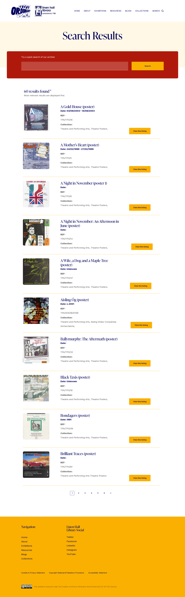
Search (148, 66)
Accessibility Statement (97, 573)
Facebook (72, 541)
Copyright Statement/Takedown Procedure (66, 573)
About (87, 11)
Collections (141, 11)
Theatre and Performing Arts (75, 129)
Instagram (72, 550)
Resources (115, 11)
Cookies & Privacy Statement (33, 573)
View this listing (139, 131)
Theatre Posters (99, 129)
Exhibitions (100, 11)
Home (77, 11)
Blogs (128, 11)
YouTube (71, 554)
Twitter (70, 537)
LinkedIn (71, 545)
